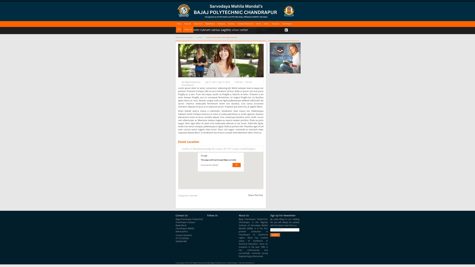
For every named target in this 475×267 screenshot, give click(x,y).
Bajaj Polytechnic (193, 82)
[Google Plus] (227, 220)
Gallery (266, 24)
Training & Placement (245, 24)
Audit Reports (287, 24)
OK (237, 165)
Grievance (275, 24)
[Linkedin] (221, 220)
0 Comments (188, 85)
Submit (275, 235)
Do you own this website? (209, 165)
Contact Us (188, 29)
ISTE (179, 29)
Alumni (258, 24)
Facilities (231, 24)
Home (179, 24)
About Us (187, 24)
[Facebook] (216, 220)
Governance (198, 24)
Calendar (199, 37)
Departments (210, 24)
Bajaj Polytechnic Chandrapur (184, 37)
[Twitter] (210, 220)
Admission (221, 24)
